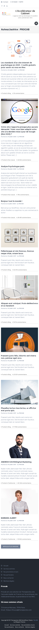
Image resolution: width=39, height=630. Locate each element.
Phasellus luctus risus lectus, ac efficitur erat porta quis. (18, 409)
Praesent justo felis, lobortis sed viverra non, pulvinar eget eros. (18, 357)
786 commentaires (23, 194)
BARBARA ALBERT (8, 518)
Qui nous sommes (9, 569)
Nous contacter (9, 578)
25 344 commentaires (24, 483)
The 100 (35, 620)
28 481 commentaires (24, 217)
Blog (9, 93)
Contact (5, 2)
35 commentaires (18, 93)
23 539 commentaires (20, 374)
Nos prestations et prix (11, 572)
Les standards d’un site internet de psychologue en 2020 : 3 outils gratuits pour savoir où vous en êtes (18, 65)
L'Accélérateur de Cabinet (25, 12)
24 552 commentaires (24, 160)
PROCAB (22, 70)
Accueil (6, 566)
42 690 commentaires (20, 270)
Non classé (11, 160)
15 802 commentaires (24, 539)
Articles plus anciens (10, 546)
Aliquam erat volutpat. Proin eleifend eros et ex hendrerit (19, 304)
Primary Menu (36, 23)
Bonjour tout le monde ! (11, 201)
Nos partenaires (9, 575)
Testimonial (11, 483)
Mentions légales (9, 581)
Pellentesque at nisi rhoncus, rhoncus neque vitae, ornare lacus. (17, 252)
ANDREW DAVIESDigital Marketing (16, 462)
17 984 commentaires (20, 427)
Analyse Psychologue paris (12, 166)
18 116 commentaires (19, 322)
